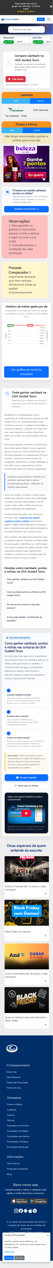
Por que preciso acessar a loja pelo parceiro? (23, 606)
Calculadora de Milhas (17, 1131)
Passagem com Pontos (18, 1125)
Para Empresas (13, 1077)
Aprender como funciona (25, 209)
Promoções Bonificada (17, 1147)
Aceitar (9, 1258)
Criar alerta (17, 79)
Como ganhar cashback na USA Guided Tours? (25, 581)
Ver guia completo (28, 777)
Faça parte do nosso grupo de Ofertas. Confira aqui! (26, 6)
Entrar (40, 19)
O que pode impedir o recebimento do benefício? (24, 619)
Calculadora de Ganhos (18, 1136)
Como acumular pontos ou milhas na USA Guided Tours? (26, 594)
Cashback (11, 1109)
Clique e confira (26, 11)
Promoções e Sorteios (17, 1141)
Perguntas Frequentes (17, 1168)
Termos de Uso (13, 1087)
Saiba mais (9, 1251)
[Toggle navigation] (49, 19)
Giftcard (11, 1120)
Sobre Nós (11, 1071)
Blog (9, 1174)
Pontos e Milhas (14, 1104)
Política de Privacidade (17, 1082)
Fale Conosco (13, 1163)
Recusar (19, 1258)
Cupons (10, 1115)
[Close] (47, 1235)
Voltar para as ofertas (28, 785)
